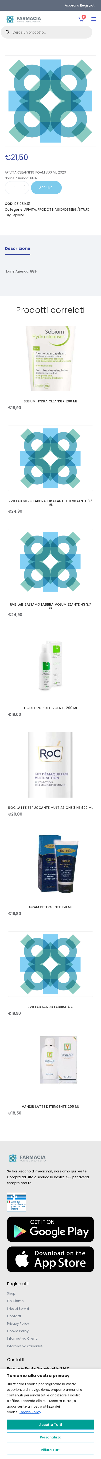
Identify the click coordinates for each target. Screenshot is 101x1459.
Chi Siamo (15, 1301)
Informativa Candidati (25, 1346)
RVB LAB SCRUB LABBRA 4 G (50, 1007)
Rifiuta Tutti (50, 1450)
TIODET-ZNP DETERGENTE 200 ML (50, 708)
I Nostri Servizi (18, 1308)
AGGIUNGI (46, 188)
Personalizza (50, 1437)
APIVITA (30, 209)
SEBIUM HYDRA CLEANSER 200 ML (50, 401)
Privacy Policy (18, 1323)
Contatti (14, 1316)
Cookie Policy (30, 1412)
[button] (93, 19)
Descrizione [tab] (17, 248)
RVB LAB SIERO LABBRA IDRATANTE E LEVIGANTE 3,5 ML (50, 503)
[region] (50, 1414)
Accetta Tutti (50, 1424)
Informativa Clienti (22, 1338)
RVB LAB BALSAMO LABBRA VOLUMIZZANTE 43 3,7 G (50, 606)
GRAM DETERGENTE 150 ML (50, 907)
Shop (11, 1293)
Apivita (18, 215)
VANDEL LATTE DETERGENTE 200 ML (50, 1106)
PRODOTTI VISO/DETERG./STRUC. (64, 209)
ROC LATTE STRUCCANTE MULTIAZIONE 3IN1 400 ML (50, 807)
